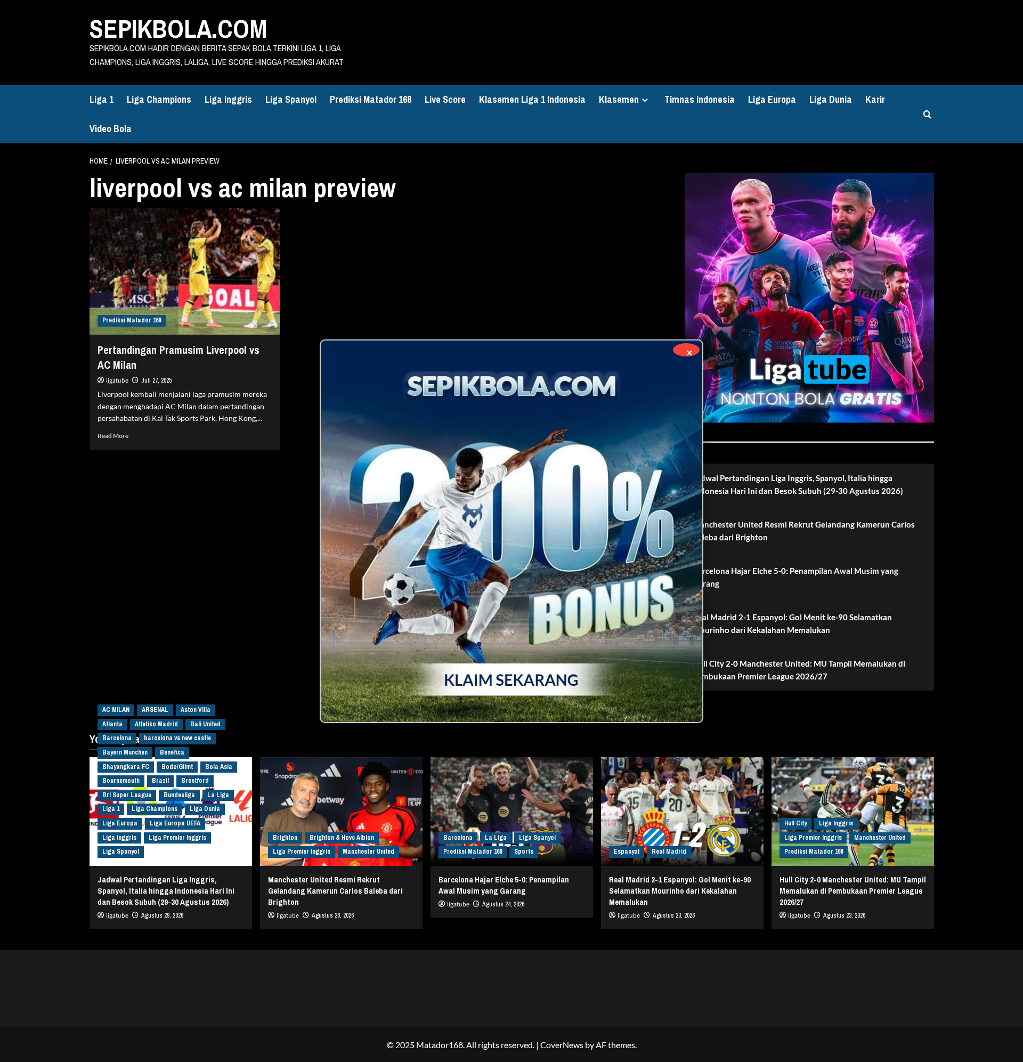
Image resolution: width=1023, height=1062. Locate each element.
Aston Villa (195, 710)
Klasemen (619, 99)
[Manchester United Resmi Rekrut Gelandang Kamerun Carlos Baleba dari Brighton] (341, 811)
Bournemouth (121, 780)
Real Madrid (669, 851)
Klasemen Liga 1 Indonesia (532, 99)
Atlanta (112, 724)
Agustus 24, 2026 (503, 904)
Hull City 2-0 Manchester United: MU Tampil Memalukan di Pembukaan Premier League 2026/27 (799, 670)
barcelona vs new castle (177, 738)
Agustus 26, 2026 (333, 915)
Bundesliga (179, 795)
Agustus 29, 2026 (162, 915)
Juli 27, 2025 (156, 380)
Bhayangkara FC (125, 767)
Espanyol (626, 851)
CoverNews (561, 1045)
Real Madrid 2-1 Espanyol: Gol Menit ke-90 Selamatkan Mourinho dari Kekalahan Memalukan (792, 623)
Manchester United (368, 851)
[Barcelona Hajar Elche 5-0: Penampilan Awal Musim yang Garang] (512, 811)
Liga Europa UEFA (175, 823)
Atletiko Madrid (156, 724)
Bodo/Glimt (177, 767)
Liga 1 (101, 99)
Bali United (205, 724)
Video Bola (111, 128)
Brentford (195, 780)
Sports (523, 851)
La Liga (218, 795)
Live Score (445, 99)
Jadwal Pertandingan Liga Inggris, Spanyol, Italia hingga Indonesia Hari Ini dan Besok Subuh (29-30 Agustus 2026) (798, 484)
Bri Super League (126, 795)
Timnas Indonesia (699, 99)
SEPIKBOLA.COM (178, 28)
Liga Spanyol (290, 99)
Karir (875, 99)
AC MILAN (115, 710)
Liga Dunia (830, 99)
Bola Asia (218, 767)
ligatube (117, 380)
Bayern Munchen (125, 752)
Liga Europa (772, 99)
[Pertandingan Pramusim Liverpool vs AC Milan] (185, 271)
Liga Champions (159, 99)
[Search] (927, 114)
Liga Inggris (228, 99)
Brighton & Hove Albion (342, 837)
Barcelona (117, 738)
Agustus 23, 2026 (674, 915)
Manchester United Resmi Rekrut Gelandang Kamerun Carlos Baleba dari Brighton (804, 531)
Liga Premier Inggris (177, 837)
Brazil (160, 780)
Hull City (795, 823)
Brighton (285, 837)
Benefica (172, 752)
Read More (113, 436)
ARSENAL (155, 710)
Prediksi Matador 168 (370, 99)
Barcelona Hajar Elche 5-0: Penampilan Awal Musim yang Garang (795, 577)
